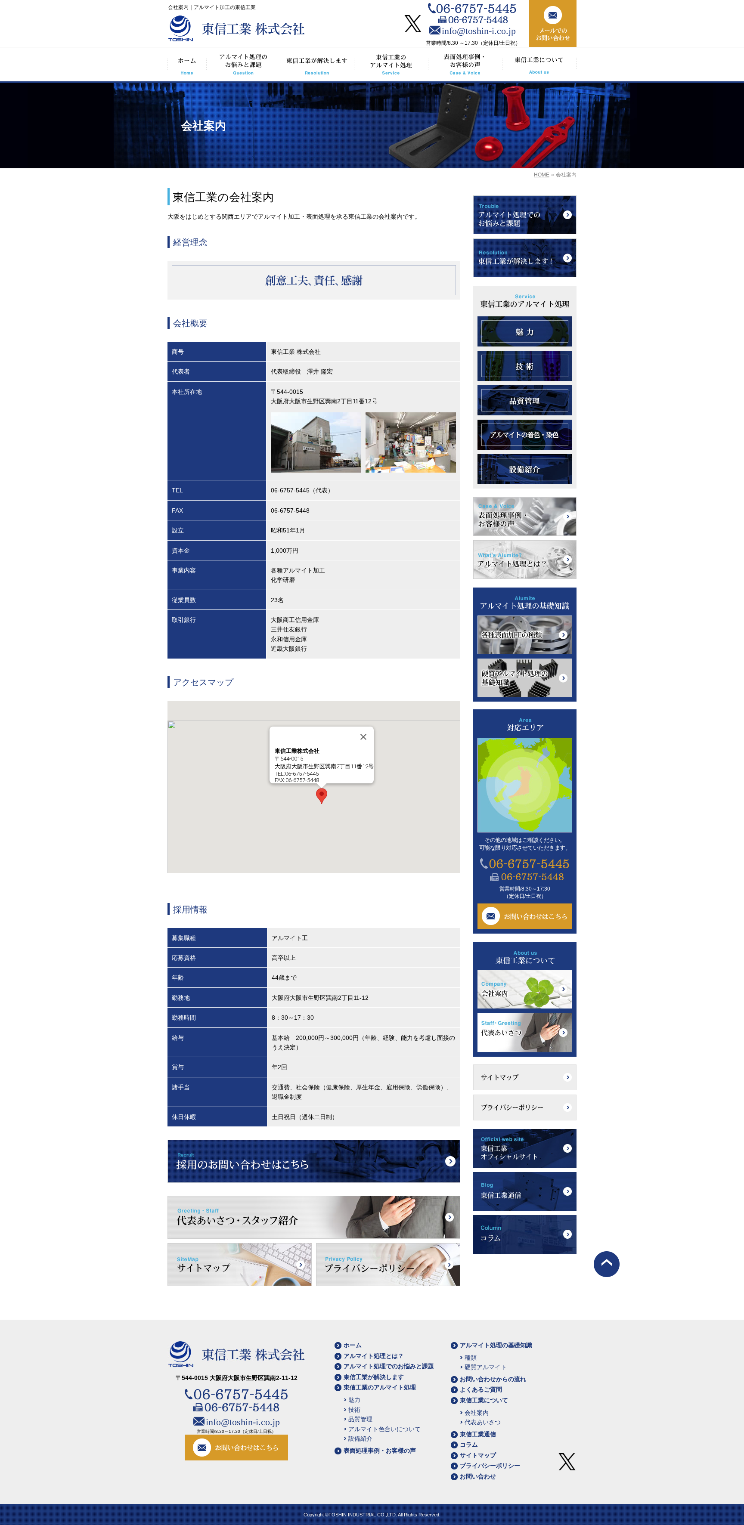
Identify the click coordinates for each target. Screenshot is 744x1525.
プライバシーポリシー (490, 1465)
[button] (321, 796)
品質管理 (360, 1419)
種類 (471, 1357)
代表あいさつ (483, 1422)
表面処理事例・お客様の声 (380, 1450)
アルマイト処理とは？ (374, 1355)
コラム (469, 1444)
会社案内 (477, 1412)
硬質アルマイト (486, 1367)
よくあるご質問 (481, 1389)
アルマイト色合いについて (384, 1429)
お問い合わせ (478, 1476)
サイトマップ (478, 1455)
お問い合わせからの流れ (493, 1379)
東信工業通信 (478, 1434)
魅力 (354, 1399)
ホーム (353, 1345)
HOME (541, 175)
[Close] (363, 737)
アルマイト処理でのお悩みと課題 (389, 1366)
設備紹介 (360, 1438)
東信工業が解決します (374, 1376)
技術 (354, 1409)
